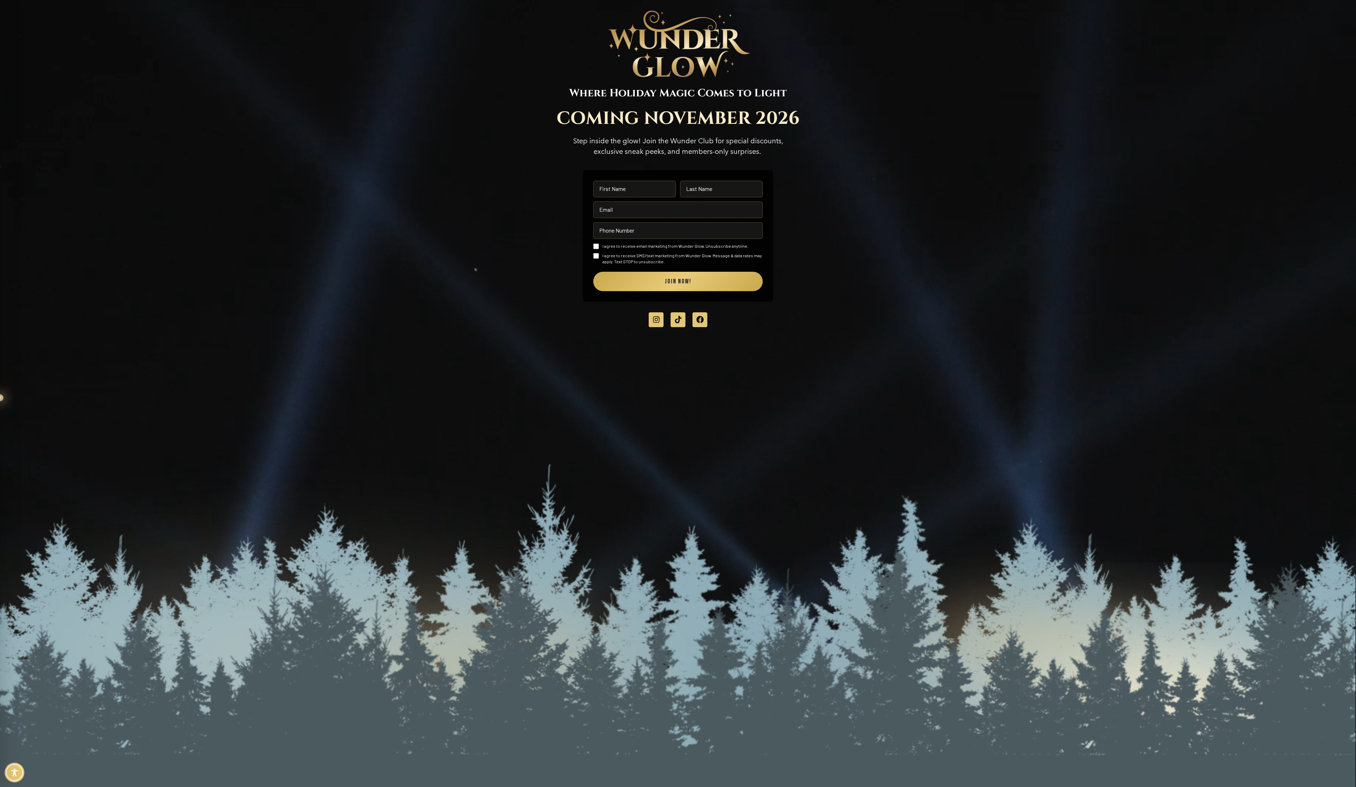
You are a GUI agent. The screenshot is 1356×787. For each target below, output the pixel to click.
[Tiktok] (678, 319)
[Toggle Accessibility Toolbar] (14, 772)
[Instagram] (656, 319)
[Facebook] (699, 319)
